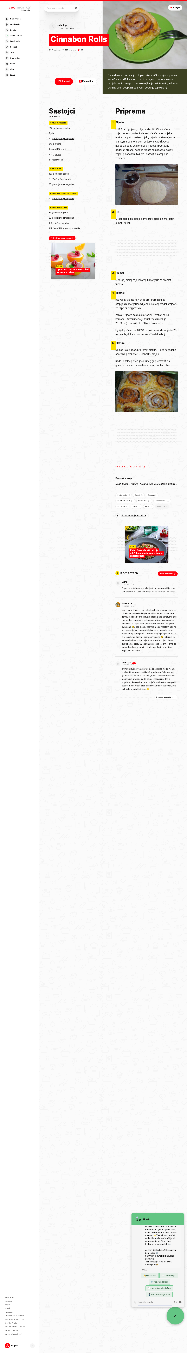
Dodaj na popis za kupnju (63, 238)
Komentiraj (86, 81)
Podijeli (176, 7)
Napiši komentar (166, 574)
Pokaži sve (161, 506)
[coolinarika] (20, 7)
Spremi (66, 81)
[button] (19, 47)
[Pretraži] (76, 8)
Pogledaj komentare (164, 697)
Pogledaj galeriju (128, 467)
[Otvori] (32, 1345)
